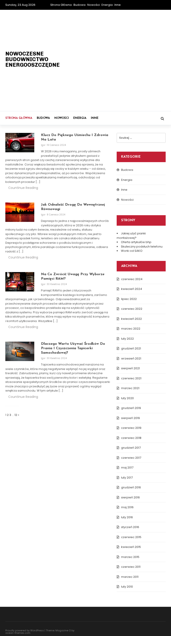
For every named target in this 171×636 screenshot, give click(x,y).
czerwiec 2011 (130, 567)
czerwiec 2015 (131, 537)
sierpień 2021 (130, 368)
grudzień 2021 (131, 348)
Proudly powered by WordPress (24, 630)
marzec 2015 (130, 557)
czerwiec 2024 (131, 279)
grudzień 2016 (131, 487)
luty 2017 (127, 477)
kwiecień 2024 (131, 289)
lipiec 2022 (129, 299)
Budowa (79, 5)
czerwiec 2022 (131, 309)
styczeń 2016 (130, 527)
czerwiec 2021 (131, 378)
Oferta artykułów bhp (136, 242)
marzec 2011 (129, 577)
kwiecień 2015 (131, 547)
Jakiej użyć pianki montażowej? (131, 235)
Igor (43, 145)
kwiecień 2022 (131, 319)
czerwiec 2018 (131, 438)
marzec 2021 (130, 388)
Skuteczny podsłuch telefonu (142, 246)
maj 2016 (127, 507)
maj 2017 (127, 467)
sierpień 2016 (130, 497)
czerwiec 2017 (131, 458)
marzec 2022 (130, 328)
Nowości (93, 5)
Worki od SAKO (131, 251)
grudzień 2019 (131, 408)
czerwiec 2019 (131, 428)
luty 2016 (127, 517)
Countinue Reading (23, 188)
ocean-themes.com (17, 633)
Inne (117, 5)
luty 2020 (127, 398)
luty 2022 (127, 339)
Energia (107, 5)
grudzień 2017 (131, 448)
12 (15, 415)
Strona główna (61, 5)
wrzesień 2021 (131, 358)
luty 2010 (127, 586)
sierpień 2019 (130, 418)
